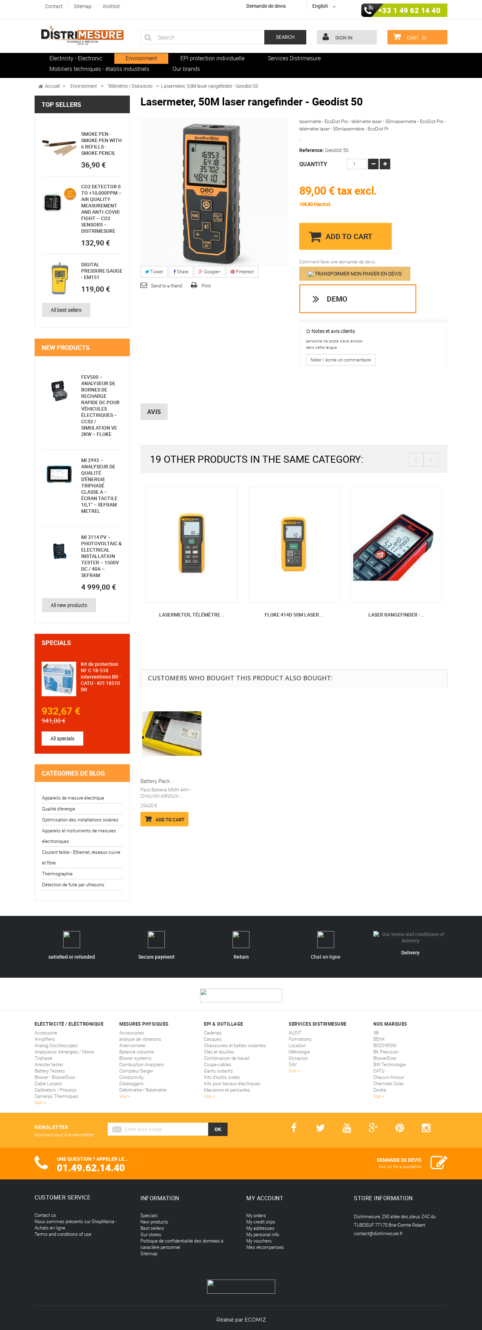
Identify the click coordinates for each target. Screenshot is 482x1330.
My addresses (260, 1228)
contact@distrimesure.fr (378, 1233)
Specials (56, 642)
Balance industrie (136, 1052)
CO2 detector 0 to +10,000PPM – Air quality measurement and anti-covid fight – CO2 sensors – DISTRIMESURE (101, 208)
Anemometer (132, 1045)
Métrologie (299, 1052)
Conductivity (131, 1077)
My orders (256, 1215)
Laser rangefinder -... (396, 614)
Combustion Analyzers (141, 1064)
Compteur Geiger (136, 1071)
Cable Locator (48, 1083)
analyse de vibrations (140, 1039)
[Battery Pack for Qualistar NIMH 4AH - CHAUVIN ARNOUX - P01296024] (171, 733)
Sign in (343, 37)
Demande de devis (266, 5)
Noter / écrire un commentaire (341, 360)
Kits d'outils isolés (222, 1077)
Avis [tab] (154, 411)
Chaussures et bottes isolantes (235, 1045)
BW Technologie (389, 1064)
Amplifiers (45, 1039)
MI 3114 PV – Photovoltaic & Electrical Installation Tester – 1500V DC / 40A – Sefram (101, 556)
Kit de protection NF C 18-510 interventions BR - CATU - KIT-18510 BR (101, 677)
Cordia (379, 1090)
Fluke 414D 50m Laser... (294, 614)
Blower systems (135, 1058)
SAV (293, 1064)
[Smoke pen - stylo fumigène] (59, 148)
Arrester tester (49, 1064)
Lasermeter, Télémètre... (191, 614)
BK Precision (386, 1052)
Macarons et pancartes (227, 1090)
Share (182, 271)
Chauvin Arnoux (388, 1077)
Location (297, 1045)
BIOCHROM (384, 1045)
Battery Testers (50, 1071)
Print (206, 286)
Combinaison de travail (226, 1058)
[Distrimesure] (82, 35)
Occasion (298, 1058)
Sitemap (148, 1253)
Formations (300, 1039)
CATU (379, 1071)
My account (264, 1198)
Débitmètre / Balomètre (143, 1090)
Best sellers (152, 1228)
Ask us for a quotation (400, 1166)
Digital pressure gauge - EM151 (101, 270)
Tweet (156, 271)
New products (66, 347)
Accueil (52, 86)
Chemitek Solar (388, 1083)
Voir (39, 1102)
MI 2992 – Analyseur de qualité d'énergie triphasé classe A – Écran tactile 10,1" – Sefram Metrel (99, 485)
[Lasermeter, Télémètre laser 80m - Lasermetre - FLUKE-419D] (191, 544)
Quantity (313, 164)
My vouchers (259, 1241)
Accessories (131, 1033)
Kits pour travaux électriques (232, 1083)
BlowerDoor (385, 1058)
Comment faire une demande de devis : (338, 262)
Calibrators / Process (56, 1090)
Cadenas (213, 1033)
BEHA (379, 1039)
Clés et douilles (219, 1052)
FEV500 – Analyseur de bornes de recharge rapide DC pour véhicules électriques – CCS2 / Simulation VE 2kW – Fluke (100, 405)
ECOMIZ (255, 1320)
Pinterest (244, 271)
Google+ (212, 271)
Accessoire (46, 1033)
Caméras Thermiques (56, 1096)
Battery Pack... (157, 780)
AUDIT (295, 1033)
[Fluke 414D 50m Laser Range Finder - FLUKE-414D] (293, 544)
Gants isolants (218, 1071)
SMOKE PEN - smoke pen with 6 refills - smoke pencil (101, 143)
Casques (213, 1039)
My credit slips (260, 1222)
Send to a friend (166, 286)
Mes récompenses (265, 1247)
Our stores (150, 1234)
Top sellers (61, 104)
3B (376, 1033)
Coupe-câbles (217, 1064)
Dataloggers (131, 1083)
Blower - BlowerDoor (55, 1077)
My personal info (262, 1234)
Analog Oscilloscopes (56, 1045)
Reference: (311, 150)
